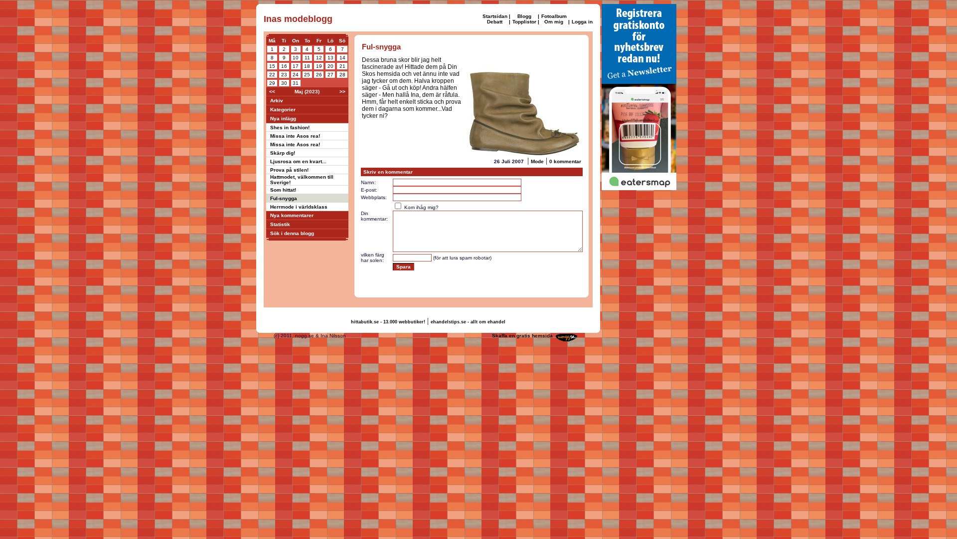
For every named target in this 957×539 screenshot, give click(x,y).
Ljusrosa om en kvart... (298, 161)
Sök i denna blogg (292, 233)
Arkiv (276, 100)
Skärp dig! (282, 153)
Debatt (494, 21)
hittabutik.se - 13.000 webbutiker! (388, 321)
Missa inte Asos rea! (295, 136)
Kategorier (283, 109)
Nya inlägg (283, 118)
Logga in (582, 21)
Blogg (524, 16)
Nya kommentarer (292, 215)
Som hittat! (283, 190)
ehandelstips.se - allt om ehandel (468, 321)
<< (272, 91)
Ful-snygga (283, 198)
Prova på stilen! (289, 170)
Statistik (280, 224)
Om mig (553, 21)
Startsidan (494, 16)
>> (342, 91)
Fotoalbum (554, 16)
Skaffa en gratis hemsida (522, 335)
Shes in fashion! (290, 127)
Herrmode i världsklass (298, 207)
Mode (537, 161)
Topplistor (524, 21)
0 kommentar (565, 161)
